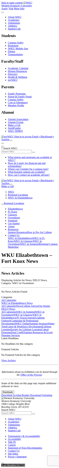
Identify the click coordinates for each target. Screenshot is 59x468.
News (19, 306)
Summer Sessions (38, 323)
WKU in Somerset (29, 244)
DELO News (8, 309)
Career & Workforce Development (24, 326)
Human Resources (17, 71)
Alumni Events (15, 122)
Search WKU (9, 148)
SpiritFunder (14, 128)
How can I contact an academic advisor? (29, 175)
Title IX (12, 442)
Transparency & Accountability (24, 436)
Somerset (12, 220)
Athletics (12, 25)
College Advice (30, 306)
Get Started (14, 223)
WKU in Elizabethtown (20, 197)
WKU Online (22, 323)
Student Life (14, 28)
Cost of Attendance (18, 102)
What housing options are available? (26, 172)
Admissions (14, 23)
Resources (13, 229)
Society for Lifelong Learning (26, 329)
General (30, 317)
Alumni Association (18, 119)
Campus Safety (16, 42)
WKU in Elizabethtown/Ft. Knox (21, 316)
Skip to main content (12, 2)
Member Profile (16, 105)
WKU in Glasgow (23, 241)
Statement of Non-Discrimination (25, 447)
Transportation (15, 54)
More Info (19, 8)
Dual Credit (17, 332)
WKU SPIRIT (15, 131)
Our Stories (44, 306)
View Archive (8, 360)
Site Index (13, 453)
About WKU (14, 17)
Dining (11, 51)
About (11, 226)
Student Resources (17, 232)
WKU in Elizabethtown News (17, 303)
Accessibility (14, 439)
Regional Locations (18, 194)
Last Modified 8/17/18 (13, 465)
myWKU (13, 80)
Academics (13, 20)
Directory (13, 74)
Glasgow (12, 214)
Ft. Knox (12, 211)
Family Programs (17, 93)
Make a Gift (14, 125)
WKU (11, 191)
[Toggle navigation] (2, 204)
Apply (4, 8)
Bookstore (13, 45)
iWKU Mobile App (18, 48)
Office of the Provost (31, 374)
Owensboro (14, 217)
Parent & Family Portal (20, 96)
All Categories (8, 300)
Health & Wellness (17, 77)
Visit (11, 8)
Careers (12, 445)
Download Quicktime (41, 395)
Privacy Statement (17, 456)
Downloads (8, 392)
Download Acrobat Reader (15, 395)
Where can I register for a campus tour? (28, 169)
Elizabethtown (15, 208)
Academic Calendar (18, 68)
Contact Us (14, 235)
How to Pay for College (39, 232)
